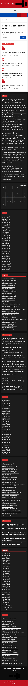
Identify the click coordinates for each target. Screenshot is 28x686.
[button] (15, 10)
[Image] (3, 47)
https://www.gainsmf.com (8, 474)
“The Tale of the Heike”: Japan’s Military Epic (12, 377)
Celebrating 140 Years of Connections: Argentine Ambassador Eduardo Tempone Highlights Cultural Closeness (14, 534)
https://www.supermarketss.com (9, 640)
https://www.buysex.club (7, 309)
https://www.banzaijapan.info (8, 285)
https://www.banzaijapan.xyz (8, 299)
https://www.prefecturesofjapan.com (10, 629)
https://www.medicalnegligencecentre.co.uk (12, 498)
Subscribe (24, 14)
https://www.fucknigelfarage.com (9, 471)
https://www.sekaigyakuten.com (9, 634)
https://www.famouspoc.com (8, 324)
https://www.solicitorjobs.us (8, 639)
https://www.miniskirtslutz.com (9, 503)
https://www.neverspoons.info (9, 619)
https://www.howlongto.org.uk (9, 482)
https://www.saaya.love (19, 632)
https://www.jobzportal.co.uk (8, 490)
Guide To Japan (7, 335)
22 (20, 199)
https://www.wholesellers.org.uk (9, 660)
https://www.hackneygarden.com (9, 477)
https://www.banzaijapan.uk (8, 298)
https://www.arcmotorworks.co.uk (9, 280)
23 (24, 199)
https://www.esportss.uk (7, 321)
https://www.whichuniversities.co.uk (10, 653)
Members (9, 668)
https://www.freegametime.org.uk (9, 466)
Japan (23, 668)
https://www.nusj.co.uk (7, 624)
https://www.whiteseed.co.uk (8, 658)
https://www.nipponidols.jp (8, 623)
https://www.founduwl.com (8, 464)
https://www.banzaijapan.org (8, 293)
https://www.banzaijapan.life (8, 288)
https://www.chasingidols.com (9, 314)
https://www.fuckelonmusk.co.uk (9, 469)
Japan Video (7, 520)
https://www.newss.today (7, 621)
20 (14, 199)
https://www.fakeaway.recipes (9, 322)
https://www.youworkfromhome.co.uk (10, 662)
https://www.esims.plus (7, 319)
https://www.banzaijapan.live (8, 290)
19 (10, 199)
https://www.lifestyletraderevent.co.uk (10, 494)
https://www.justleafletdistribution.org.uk (11, 492)
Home (4, 668)
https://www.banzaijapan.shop (9, 295)
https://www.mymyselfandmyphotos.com (11, 510)
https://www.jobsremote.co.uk (9, 489)
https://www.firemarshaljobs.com (9, 327)
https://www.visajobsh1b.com (8, 650)
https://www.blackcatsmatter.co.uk (10, 303)
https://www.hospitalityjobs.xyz (9, 479)
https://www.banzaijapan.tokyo (9, 296)
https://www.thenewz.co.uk (8, 642)
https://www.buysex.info (19, 309)
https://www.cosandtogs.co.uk (9, 316)
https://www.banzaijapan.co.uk (9, 283)
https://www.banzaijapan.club (9, 282)
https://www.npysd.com (20, 623)
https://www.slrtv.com (21, 636)
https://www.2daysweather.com (9, 278)
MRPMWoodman (6, 55)
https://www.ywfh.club (7, 663)
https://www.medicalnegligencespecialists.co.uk (13, 502)
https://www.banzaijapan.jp (8, 286)
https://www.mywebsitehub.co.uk (9, 513)
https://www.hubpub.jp (7, 484)
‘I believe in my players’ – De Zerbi (12, 63)
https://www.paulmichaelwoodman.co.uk (11, 627)
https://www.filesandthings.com (9, 325)
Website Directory (16, 668)
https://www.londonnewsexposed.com (10, 495)
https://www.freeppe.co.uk (8, 468)
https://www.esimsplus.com (19, 319)
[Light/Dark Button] (13, 4)
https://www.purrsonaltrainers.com (10, 631)
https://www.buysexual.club (8, 311)
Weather (14, 670)
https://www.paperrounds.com (9, 626)
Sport (3, 49)
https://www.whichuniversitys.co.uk (10, 657)
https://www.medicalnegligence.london (11, 500)
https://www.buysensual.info (8, 308)
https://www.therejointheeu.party (9, 644)
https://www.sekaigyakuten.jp (8, 636)
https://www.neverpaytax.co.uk (9, 515)
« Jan (3, 206)
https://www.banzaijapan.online (9, 291)
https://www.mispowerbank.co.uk (9, 505)
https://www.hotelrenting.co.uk (9, 481)
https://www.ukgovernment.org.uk (10, 649)
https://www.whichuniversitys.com (10, 655)
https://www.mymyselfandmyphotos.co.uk (11, 511)
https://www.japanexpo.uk (19, 484)
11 (7, 196)
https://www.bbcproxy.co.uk (8, 301)
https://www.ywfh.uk (17, 663)
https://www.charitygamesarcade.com (10, 312)
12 (10, 196)
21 (17, 199)
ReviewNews (22, 682)
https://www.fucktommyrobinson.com (10, 472)
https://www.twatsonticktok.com (9, 645)
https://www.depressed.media (9, 317)
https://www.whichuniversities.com (10, 652)
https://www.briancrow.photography (10, 306)
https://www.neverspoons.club (9, 618)
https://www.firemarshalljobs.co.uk (10, 463)
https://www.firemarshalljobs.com (9, 329)
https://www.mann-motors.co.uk (9, 497)
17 (3, 199)
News (5, 95)
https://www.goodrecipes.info (8, 476)
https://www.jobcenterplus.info (9, 485)
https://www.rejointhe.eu (7, 632)
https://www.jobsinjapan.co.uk (9, 487)
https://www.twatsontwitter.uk (9, 647)
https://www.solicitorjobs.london (9, 637)
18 (7, 199)
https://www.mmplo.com (7, 506)
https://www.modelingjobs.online (9, 508)
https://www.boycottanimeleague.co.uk (11, 304)
